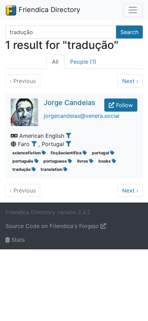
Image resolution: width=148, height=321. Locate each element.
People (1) (83, 61)
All (55, 61)
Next (130, 80)
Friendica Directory (48, 10)
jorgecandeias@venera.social (81, 115)
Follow (123, 105)
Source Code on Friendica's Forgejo (53, 225)
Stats (17, 239)
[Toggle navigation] (132, 10)
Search (129, 32)
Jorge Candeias (69, 103)
